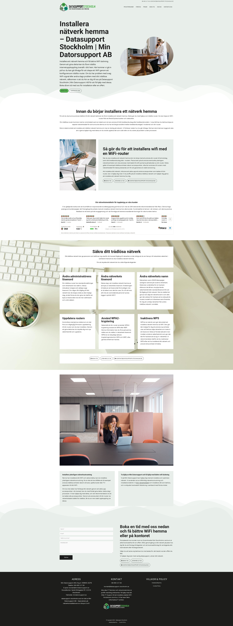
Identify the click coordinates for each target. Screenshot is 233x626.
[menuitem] (129, 7)
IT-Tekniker (111, 590)
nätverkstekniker (124, 590)
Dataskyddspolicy (157, 583)
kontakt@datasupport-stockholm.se (162, 1)
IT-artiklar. (120, 600)
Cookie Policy (156, 586)
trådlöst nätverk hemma (93, 128)
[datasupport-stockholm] (77, 7)
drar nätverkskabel (142, 483)
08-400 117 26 (79, 585)
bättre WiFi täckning (99, 61)
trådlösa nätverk (72, 256)
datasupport (145, 556)
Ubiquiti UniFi (85, 603)
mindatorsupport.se (80, 595)
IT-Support (108, 595)
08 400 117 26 (146, 1)
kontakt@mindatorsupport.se (79, 588)
